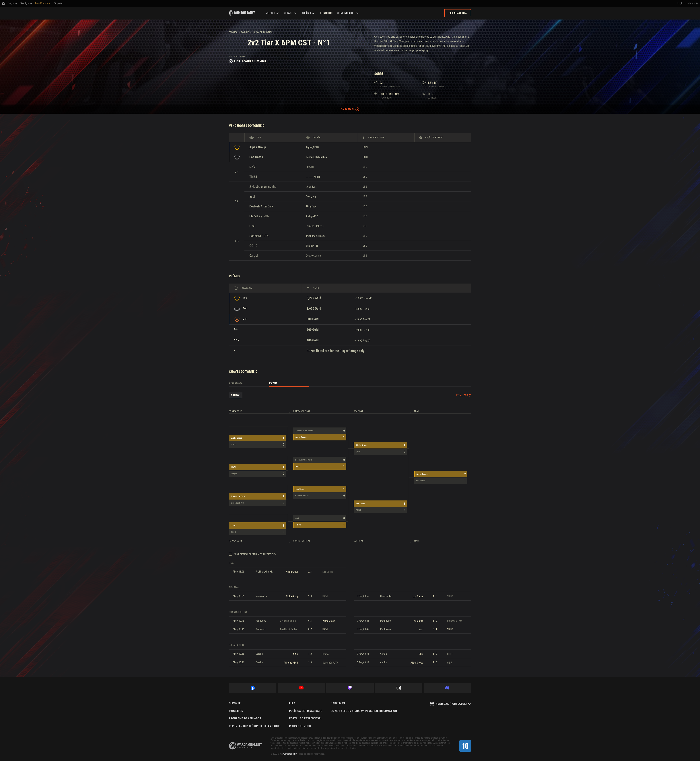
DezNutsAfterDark (261, 206)
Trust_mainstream (315, 235)
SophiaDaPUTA (259, 236)
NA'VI (252, 167)
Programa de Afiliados (245, 718)
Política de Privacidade (305, 711)
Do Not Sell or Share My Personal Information (364, 711)
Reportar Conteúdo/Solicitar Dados (254, 726)
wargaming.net (245, 746)
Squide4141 (312, 245)
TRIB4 (253, 177)
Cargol (253, 255)
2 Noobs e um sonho (262, 186)
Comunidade (345, 13)
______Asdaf (313, 176)
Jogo (269, 13)
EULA (292, 703)
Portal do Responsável (305, 718)
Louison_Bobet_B (315, 226)
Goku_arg (311, 196)
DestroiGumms (313, 255)
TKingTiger (311, 206)
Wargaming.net (290, 754)
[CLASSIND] (465, 746)
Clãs (305, 13)
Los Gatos (256, 157)
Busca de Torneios (263, 32)
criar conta (692, 3)
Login (680, 3)
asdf (252, 196)
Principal (233, 32)
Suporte (235, 703)
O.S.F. (252, 226)
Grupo (236, 395)
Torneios (326, 13)
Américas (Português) (451, 704)
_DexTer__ (311, 166)
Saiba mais (347, 109)
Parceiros (236, 711)
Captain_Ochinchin (316, 157)
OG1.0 (253, 246)
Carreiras (338, 703)
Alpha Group (257, 147)
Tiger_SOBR (312, 147)
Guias (287, 13)
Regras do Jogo (300, 726)
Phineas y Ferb (259, 216)
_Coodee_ (311, 186)
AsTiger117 (312, 216)
